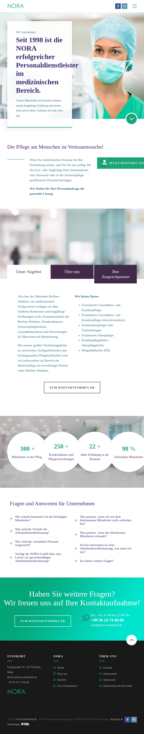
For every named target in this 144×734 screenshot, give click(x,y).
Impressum (109, 679)
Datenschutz (110, 673)
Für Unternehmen (67, 685)
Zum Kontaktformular (72, 387)
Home (60, 667)
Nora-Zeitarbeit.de (26, 719)
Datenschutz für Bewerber (117, 685)
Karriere (61, 679)
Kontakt (107, 667)
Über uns (62, 673)
